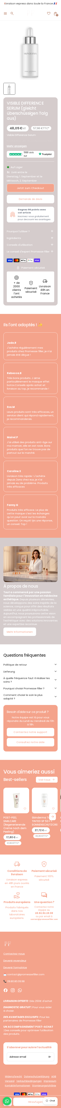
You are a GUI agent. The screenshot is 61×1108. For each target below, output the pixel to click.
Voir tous (46, 779)
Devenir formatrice (15, 967)
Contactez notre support (30, 732)
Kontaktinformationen (17, 1085)
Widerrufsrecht (13, 1076)
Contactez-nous (14, 953)
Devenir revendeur (14, 960)
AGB (53, 1076)
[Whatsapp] (20, 990)
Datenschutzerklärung (36, 1076)
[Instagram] (13, 990)
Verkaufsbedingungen (29, 1081)
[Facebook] (5, 990)
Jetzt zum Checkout (30, 188)
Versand (9, 1081)
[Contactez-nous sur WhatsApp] (7, 1101)
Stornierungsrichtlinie (44, 1085)
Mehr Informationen (20, 632)
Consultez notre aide (30, 742)
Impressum (50, 1081)
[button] (9, 89)
